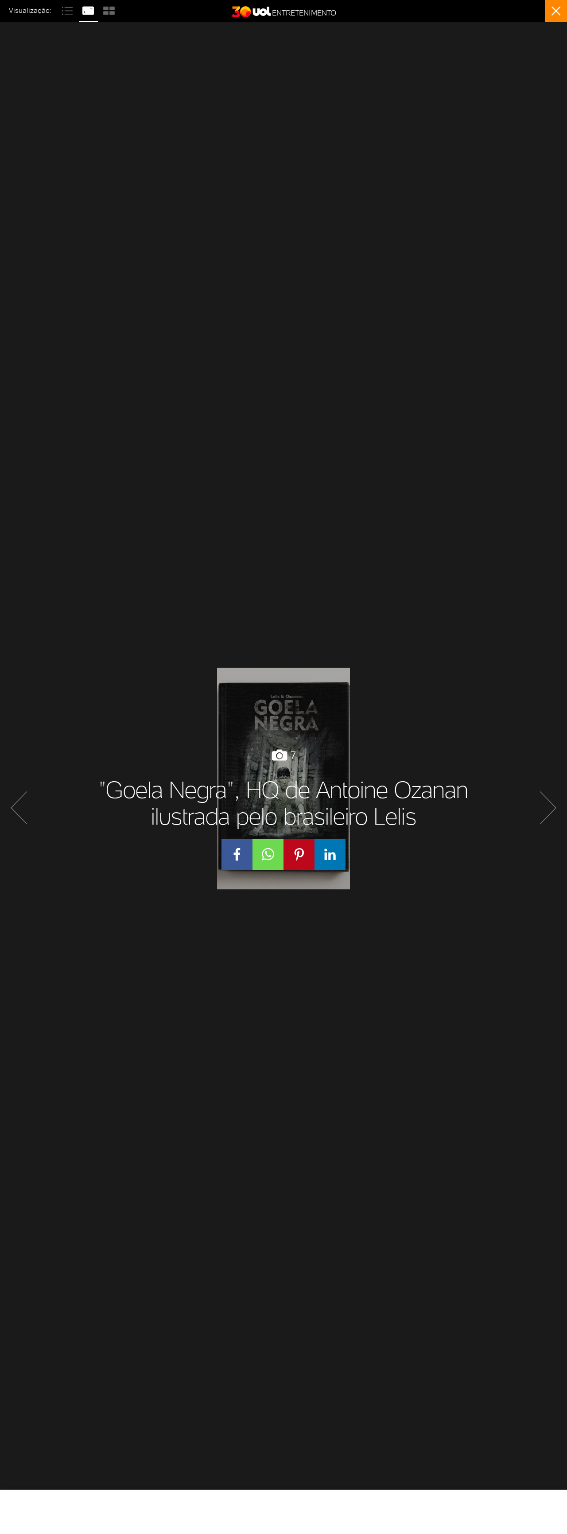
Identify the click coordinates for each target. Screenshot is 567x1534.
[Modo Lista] (68, 9)
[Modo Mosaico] (109, 9)
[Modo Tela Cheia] (89, 9)
